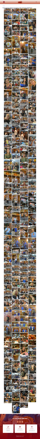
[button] (4, 2)
